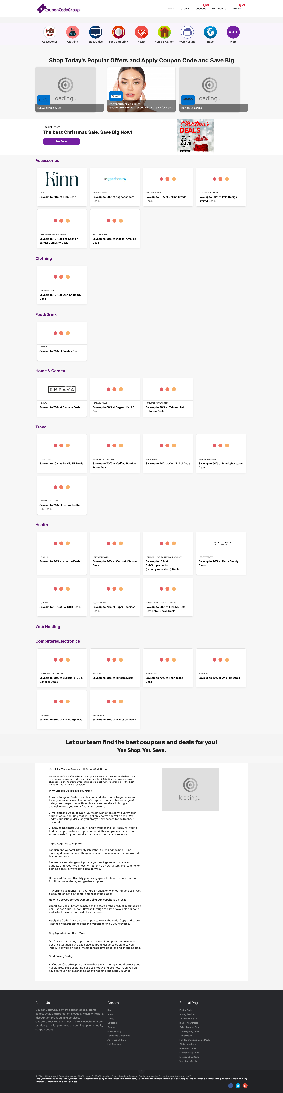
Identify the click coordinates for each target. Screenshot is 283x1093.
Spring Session (187, 1014)
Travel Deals (185, 1035)
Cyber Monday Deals (189, 1027)
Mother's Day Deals (189, 1057)
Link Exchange (114, 1044)
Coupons (202, 8)
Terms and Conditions (118, 1035)
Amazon (238, 8)
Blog (109, 1010)
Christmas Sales (187, 1044)
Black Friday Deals (188, 1023)
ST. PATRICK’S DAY (189, 1018)
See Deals (62, 141)
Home (171, 8)
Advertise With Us (116, 1040)
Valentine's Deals (188, 1061)
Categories (219, 8)
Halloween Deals (187, 1048)
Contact (111, 1027)
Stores (185, 8)
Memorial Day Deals (189, 1052)
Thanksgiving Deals (189, 1031)
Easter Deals (185, 1010)
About (110, 1014)
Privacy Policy (114, 1031)
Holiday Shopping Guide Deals (194, 1040)
